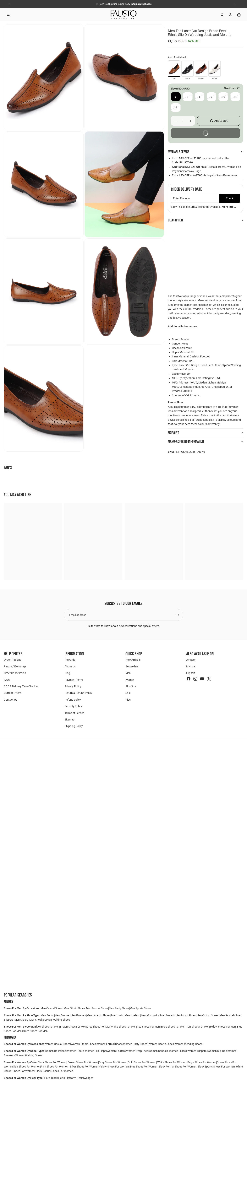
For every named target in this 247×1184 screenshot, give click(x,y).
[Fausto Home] (123, 14)
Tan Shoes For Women (27, 1066)
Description (175, 220)
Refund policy (73, 699)
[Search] (222, 15)
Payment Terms (74, 679)
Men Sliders (21, 1019)
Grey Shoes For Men (99, 1026)
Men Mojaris (167, 1015)
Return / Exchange (15, 666)
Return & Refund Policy (78, 692)
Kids (128, 699)
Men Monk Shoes (185, 1015)
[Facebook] (188, 678)
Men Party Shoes (119, 1008)
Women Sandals (158, 1050)
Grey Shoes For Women (113, 1062)
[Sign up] (177, 615)
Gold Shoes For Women (142, 1062)
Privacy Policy (73, 686)
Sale (127, 692)
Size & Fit (173, 433)
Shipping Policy (74, 726)
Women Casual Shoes (57, 1044)
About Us (70, 666)
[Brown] (201, 69)
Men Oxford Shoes (207, 1015)
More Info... (229, 206)
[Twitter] (209, 678)
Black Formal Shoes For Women (177, 1066)
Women (129, 679)
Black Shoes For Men (46, 1026)
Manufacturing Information (186, 441)
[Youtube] (202, 678)
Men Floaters (78, 1015)
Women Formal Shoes (109, 1044)
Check (229, 198)
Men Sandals (228, 1015)
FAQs (7, 679)
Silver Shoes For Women (84, 1066)
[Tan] (174, 69)
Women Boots (76, 1050)
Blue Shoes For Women (143, 1066)
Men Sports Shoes (140, 1008)
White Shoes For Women (171, 1062)
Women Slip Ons (217, 1050)
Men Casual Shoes (52, 1008)
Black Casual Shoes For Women (54, 1071)
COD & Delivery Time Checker (21, 686)
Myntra (190, 666)
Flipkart (190, 673)
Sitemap (69, 719)
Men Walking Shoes (58, 1019)
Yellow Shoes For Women (114, 1066)
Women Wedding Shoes (188, 1044)
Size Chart (230, 88)
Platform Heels (74, 1077)
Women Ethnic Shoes (83, 1044)
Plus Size (130, 686)
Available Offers (178, 151)
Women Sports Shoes (161, 1044)
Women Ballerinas (55, 1050)
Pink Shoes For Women (55, 1066)
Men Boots (47, 1015)
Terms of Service (74, 712)
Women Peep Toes (137, 1050)
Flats (47, 1077)
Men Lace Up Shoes (98, 1015)
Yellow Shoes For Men (223, 1026)
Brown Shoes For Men (73, 1026)
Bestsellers (131, 666)
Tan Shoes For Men (197, 1026)
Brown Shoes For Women (83, 1062)
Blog (67, 673)
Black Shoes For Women (52, 1062)
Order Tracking (12, 659)
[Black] (187, 69)
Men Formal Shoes (97, 1008)
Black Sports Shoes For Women (216, 1066)
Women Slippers (197, 1050)
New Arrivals (132, 659)
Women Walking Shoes (28, 1055)
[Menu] (8, 14)
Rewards (70, 659)
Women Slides (177, 1050)
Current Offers (12, 692)
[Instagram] (195, 678)
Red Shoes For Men (148, 1026)
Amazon (191, 659)
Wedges (88, 1077)
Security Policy (73, 706)
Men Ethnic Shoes (74, 1008)
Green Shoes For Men (35, 1031)
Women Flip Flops (95, 1050)
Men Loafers (132, 1015)
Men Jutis (117, 1015)
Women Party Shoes (135, 1044)
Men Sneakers (37, 1019)
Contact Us (10, 699)
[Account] (230, 15)
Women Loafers (116, 1050)
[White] (214, 69)
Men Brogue (62, 1015)
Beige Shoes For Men (173, 1026)
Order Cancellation (15, 673)
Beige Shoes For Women (201, 1062)
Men (128, 673)
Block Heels (58, 1077)
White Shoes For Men (123, 1026)
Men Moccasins (150, 1015)
